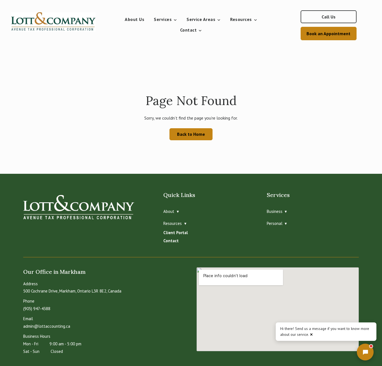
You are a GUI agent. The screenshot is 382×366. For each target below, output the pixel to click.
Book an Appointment (328, 33)
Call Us (329, 17)
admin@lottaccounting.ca (46, 326)
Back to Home (191, 134)
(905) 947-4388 (36, 308)
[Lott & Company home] (56, 25)
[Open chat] (365, 352)
